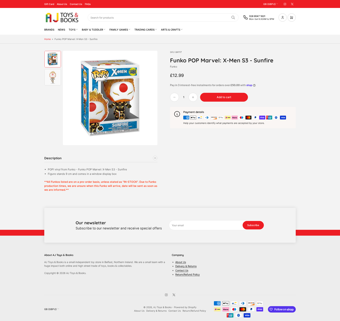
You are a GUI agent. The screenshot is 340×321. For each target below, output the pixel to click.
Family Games (118, 29)
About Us (62, 4)
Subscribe (253, 225)
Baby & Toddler (92, 29)
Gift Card (49, 4)
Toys (72, 29)
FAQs (88, 4)
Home (47, 39)
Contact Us (76, 4)
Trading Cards (144, 29)
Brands (49, 29)
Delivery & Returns (186, 266)
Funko (173, 66)
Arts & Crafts (170, 29)
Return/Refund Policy (187, 274)
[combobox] (163, 17)
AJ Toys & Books (162, 307)
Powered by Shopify (185, 307)
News (61, 29)
